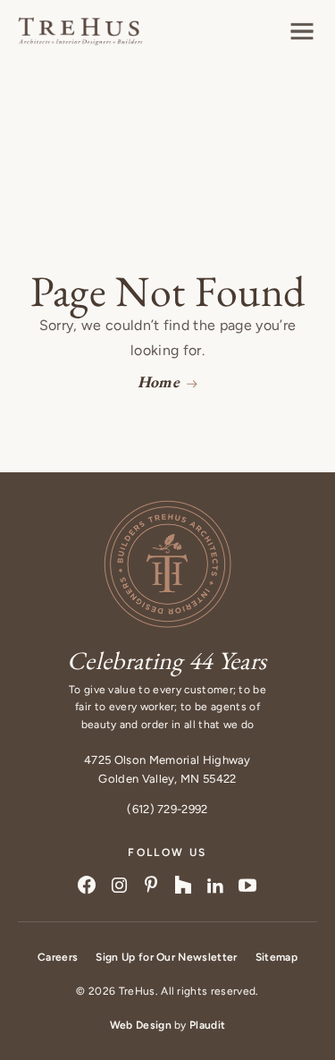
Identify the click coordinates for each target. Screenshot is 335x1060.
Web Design (141, 1025)
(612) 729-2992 (167, 809)
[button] (302, 31)
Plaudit (207, 1025)
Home (159, 381)
